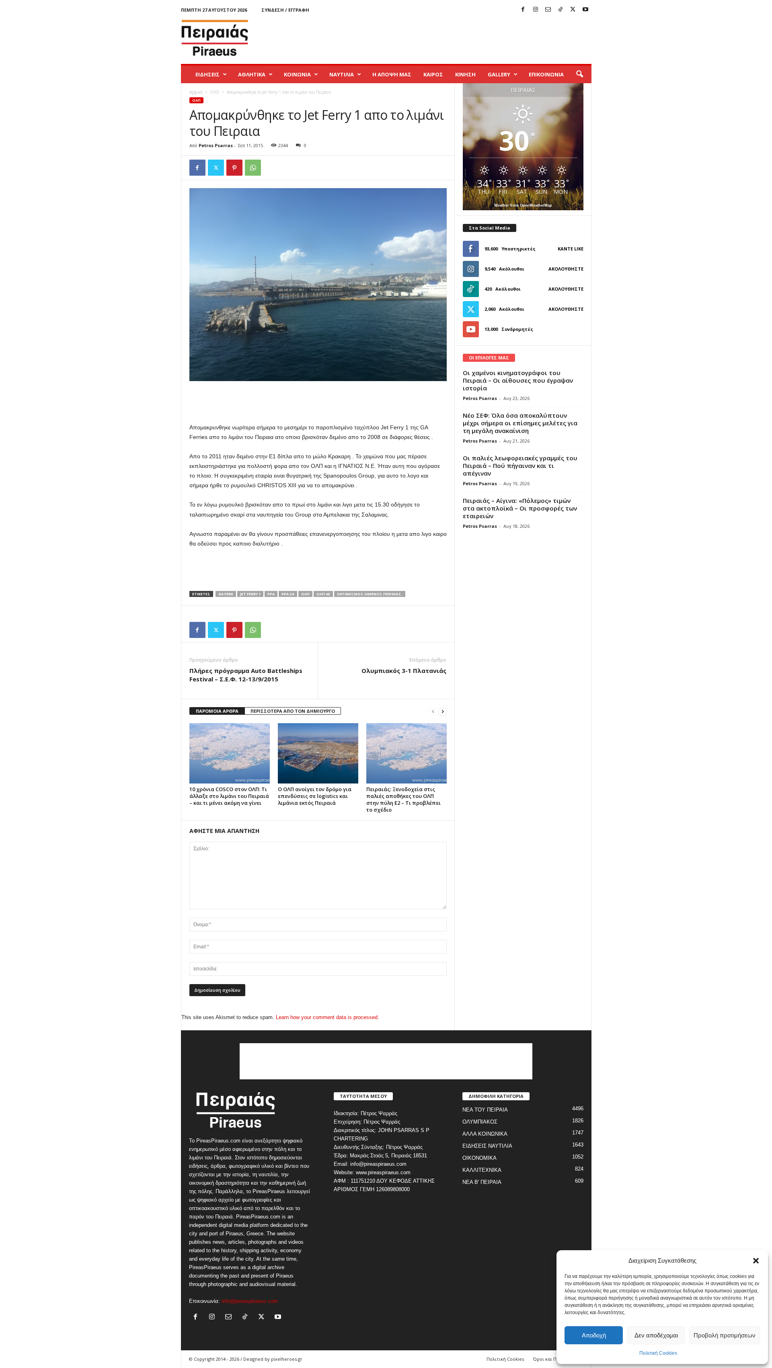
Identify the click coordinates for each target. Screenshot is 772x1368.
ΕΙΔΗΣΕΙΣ (207, 74)
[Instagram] (535, 10)
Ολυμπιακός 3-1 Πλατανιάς (403, 671)
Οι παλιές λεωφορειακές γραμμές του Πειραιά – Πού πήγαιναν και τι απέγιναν (520, 465)
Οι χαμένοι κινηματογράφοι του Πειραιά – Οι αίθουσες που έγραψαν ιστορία (518, 380)
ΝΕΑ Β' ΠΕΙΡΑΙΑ (481, 1182)
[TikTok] (560, 10)
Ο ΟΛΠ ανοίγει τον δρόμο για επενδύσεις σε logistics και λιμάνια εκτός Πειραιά (314, 796)
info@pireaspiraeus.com (250, 1301)
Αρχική (196, 92)
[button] (756, 1261)
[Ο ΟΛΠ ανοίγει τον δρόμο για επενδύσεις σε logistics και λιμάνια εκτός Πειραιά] (318, 753)
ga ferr (225, 594)
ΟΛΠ (214, 92)
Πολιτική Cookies (658, 1353)
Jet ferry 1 (250, 594)
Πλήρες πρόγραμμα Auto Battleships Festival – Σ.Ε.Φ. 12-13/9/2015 (245, 675)
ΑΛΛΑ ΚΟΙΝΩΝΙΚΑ (484, 1134)
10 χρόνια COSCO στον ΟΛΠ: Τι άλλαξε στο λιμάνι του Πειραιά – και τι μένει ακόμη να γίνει (229, 796)
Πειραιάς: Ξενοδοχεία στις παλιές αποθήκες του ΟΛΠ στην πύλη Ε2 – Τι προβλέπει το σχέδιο (403, 799)
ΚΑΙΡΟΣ (433, 74)
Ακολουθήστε (565, 269)
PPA (271, 594)
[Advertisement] (445, 38)
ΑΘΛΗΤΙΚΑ (251, 74)
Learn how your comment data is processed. (327, 1017)
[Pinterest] (234, 168)
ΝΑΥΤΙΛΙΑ (341, 74)
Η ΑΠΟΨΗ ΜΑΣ (391, 74)
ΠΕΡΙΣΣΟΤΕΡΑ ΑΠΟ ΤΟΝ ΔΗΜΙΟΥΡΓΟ (292, 711)
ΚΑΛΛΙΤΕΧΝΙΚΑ (481, 1170)
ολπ (305, 594)
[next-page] (443, 711)
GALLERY (499, 74)
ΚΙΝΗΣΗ (465, 74)
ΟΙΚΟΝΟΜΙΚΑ (479, 1158)
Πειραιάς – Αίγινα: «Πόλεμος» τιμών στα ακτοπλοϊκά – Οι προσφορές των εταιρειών (520, 508)
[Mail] (548, 10)
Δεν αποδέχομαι (656, 1335)
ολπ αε (323, 594)
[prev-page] (433, 711)
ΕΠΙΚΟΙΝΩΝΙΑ (546, 74)
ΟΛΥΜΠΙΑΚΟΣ (479, 1122)
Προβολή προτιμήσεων (725, 1335)
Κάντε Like (570, 249)
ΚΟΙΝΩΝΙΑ (297, 74)
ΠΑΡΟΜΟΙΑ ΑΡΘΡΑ (217, 711)
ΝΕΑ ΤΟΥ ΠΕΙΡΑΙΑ (485, 1110)
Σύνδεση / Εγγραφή (285, 10)
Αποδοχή (594, 1335)
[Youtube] (585, 10)
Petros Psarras (216, 145)
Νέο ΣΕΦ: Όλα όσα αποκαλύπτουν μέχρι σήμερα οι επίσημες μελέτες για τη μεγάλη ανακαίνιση (520, 423)
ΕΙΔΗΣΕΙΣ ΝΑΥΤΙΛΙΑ (487, 1146)
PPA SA (287, 594)
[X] (573, 10)
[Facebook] (523, 10)
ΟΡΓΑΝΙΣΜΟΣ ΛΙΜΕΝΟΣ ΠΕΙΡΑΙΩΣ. (369, 594)
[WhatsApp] (253, 168)
